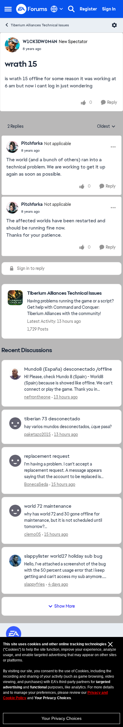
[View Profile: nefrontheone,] (15, 374)
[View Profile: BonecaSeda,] (15, 461)
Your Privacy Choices (61, 718)
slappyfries (34, 584)
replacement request (47, 456)
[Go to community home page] (31, 9)
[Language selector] (57, 9)
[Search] (71, 9)
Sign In (109, 9)
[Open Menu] (114, 25)
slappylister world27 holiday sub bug (63, 556)
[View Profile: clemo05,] (15, 511)
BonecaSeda (36, 484)
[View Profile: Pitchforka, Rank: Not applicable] (12, 147)
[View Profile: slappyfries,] (15, 561)
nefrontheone (37, 397)
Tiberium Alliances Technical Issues (40, 25)
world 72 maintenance (47, 506)
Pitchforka (32, 143)
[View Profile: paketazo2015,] (15, 423)
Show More (64, 606)
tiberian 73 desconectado (52, 419)
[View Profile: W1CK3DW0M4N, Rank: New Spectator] (12, 44)
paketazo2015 (37, 434)
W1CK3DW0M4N (40, 41)
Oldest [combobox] (106, 127)
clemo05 (32, 534)
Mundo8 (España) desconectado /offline (68, 369)
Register (88, 9)
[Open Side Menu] (8, 8)
